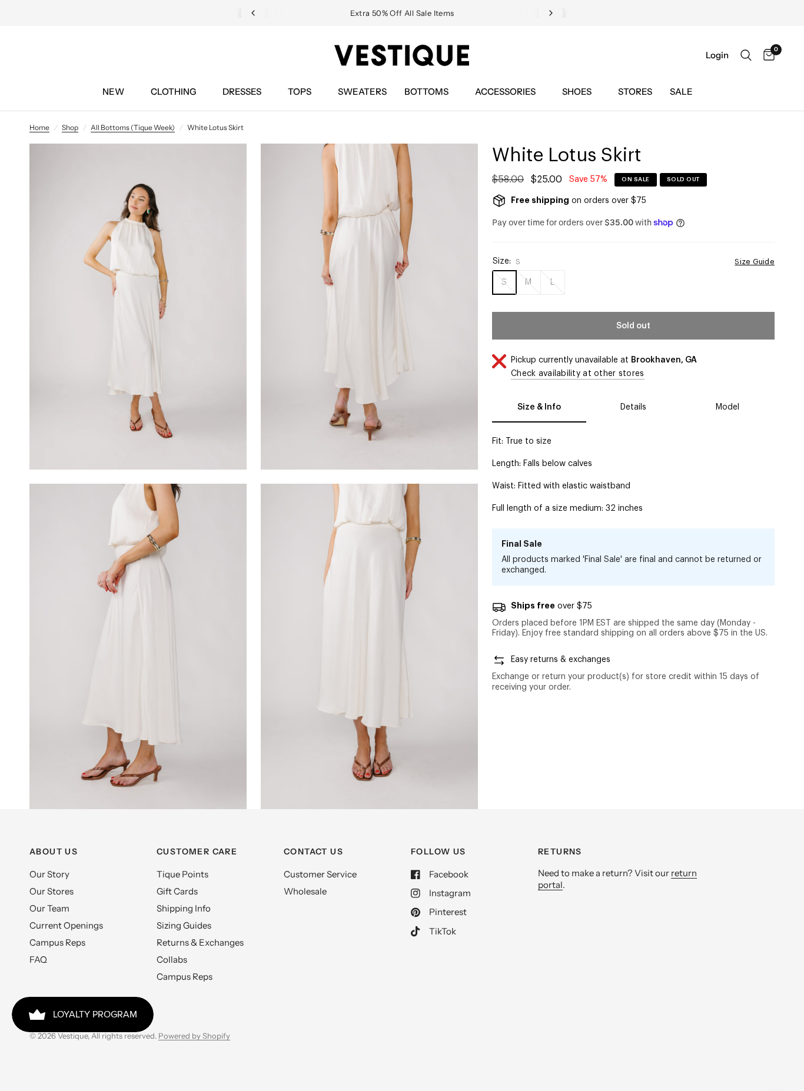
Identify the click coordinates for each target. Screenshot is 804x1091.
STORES (635, 91)
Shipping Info (184, 908)
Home (39, 127)
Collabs (172, 959)
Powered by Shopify (194, 1035)
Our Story (49, 874)
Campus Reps (57, 942)
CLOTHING (173, 91)
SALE (681, 91)
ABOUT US (53, 851)
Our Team (49, 908)
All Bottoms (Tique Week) (133, 127)
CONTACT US (313, 851)
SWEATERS (362, 91)
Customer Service (320, 874)
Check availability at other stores (577, 374)
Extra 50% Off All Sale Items (402, 13)
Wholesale (305, 891)
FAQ (38, 959)
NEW (113, 91)
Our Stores (51, 891)
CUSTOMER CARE (197, 851)
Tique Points (182, 874)
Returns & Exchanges (200, 942)
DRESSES (241, 91)
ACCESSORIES (505, 91)
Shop (70, 127)
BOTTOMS (426, 91)
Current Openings (66, 925)
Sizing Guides (184, 925)
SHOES (577, 91)
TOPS (299, 91)
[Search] (746, 55)
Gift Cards (177, 891)
